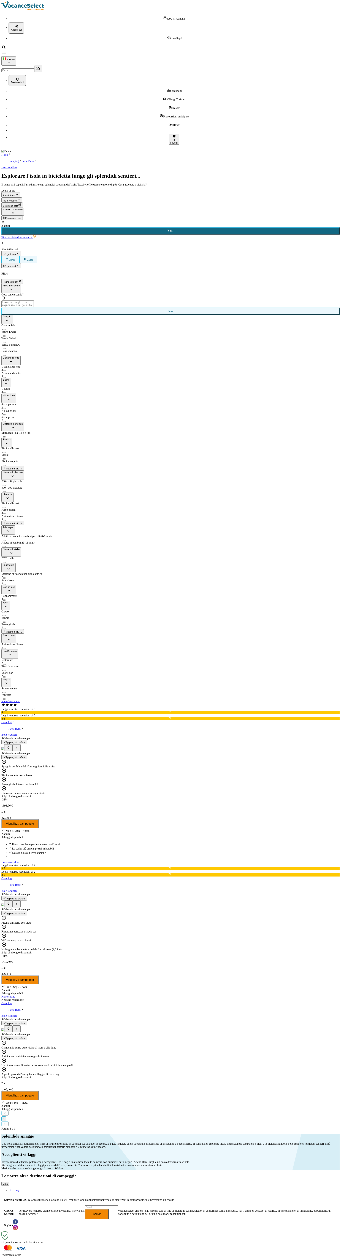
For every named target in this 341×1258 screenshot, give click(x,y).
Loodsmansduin (10, 862)
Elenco (11, 260)
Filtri (172, 231)
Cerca (171, 311)
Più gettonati (9, 254)
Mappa (29, 260)
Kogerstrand (8, 996)
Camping (14, 161)
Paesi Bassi (28, 161)
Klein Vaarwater (10, 701)
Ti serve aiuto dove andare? (17, 237)
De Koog (14, 1190)
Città (5, 1183)
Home (4, 154)
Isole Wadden (9, 167)
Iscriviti (97, 1214)
